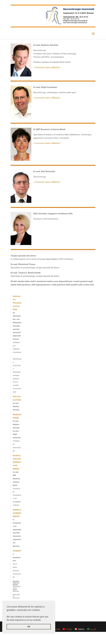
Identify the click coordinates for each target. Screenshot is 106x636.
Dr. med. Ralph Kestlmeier (17, 434)
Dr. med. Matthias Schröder (16, 406)
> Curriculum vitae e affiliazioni (46, 67)
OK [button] (28, 626)
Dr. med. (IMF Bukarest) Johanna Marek (16, 478)
